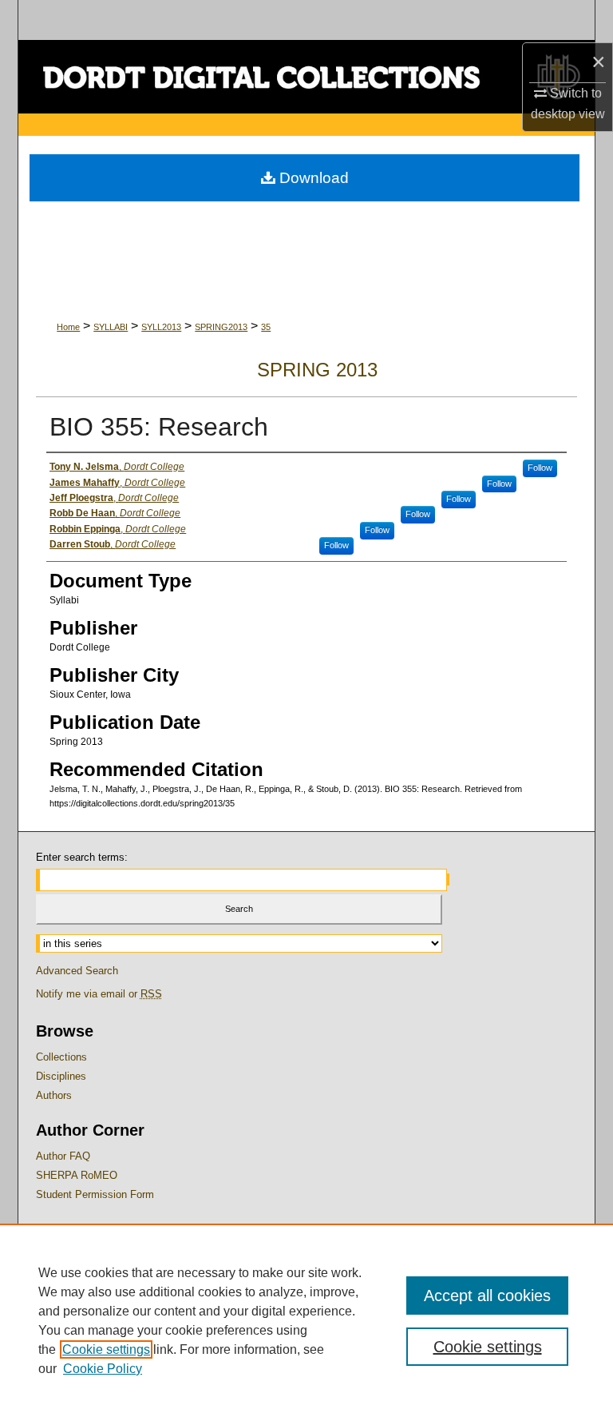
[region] (306, 1320)
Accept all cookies (487, 1295)
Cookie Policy (102, 1368)
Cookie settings (106, 1349)
